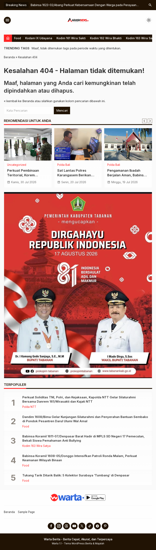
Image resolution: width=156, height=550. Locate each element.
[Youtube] (74, 526)
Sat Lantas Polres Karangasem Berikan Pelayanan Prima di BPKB (77, 175)
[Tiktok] (89, 526)
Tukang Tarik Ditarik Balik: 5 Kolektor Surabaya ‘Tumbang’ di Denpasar (75, 475)
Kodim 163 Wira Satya (36, 446)
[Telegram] (97, 526)
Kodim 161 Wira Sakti (71, 38)
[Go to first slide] (150, 121)
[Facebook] (51, 526)
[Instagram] (58, 526)
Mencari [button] (62, 110)
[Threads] (66, 526)
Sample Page (26, 512)
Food (17, 38)
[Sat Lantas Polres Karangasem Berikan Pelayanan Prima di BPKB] (78, 144)
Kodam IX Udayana (38, 38)
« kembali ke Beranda (19, 101)
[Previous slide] (144, 121)
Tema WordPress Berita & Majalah (84, 543)
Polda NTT (29, 407)
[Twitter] (82, 526)
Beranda (9, 512)
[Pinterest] (105, 526)
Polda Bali (63, 165)
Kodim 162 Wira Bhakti (106, 38)
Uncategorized (16, 165)
